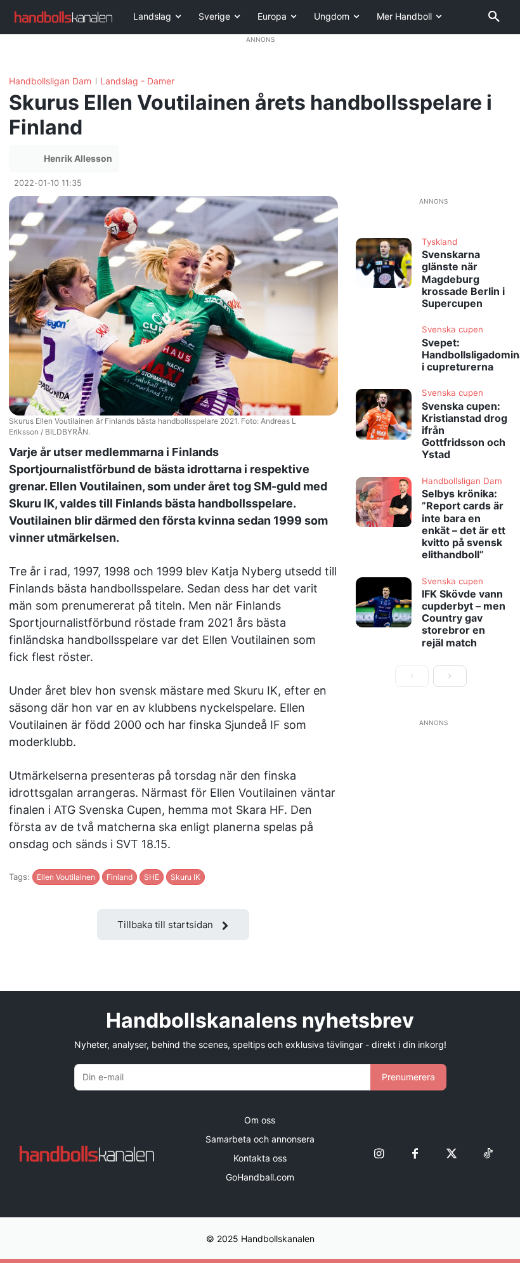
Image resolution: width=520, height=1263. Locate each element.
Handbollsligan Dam (50, 81)
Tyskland (439, 242)
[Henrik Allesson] (28, 159)
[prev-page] (412, 676)
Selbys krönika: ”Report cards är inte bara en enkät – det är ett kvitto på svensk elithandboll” (463, 524)
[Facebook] (415, 1153)
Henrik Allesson (78, 158)
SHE (151, 877)
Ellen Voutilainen (66, 877)
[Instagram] (379, 1153)
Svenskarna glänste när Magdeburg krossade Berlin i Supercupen (463, 279)
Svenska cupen (452, 329)
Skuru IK (185, 877)
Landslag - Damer (137, 81)
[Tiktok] (487, 1153)
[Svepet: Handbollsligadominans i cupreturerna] (384, 350)
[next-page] (450, 676)
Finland (120, 877)
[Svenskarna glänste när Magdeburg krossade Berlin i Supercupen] (384, 263)
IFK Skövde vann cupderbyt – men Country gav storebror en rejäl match (463, 618)
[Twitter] (451, 1153)
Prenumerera (408, 1076)
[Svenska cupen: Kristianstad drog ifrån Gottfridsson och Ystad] (384, 414)
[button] (494, 17)
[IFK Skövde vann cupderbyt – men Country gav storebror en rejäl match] (384, 602)
